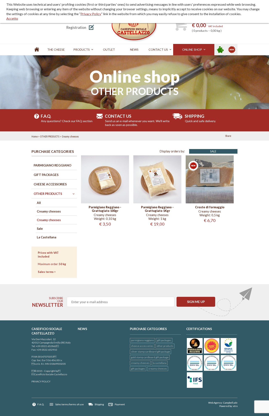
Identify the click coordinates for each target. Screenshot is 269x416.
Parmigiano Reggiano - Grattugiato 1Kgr (157, 209)
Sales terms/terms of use (69, 404)
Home (35, 136)
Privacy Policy (90, 14)
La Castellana (159, 362)
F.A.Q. (40, 404)
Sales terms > (47, 271)
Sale (213, 151)
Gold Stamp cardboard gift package (150, 357)
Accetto (12, 18)
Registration (76, 27)
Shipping (99, 404)
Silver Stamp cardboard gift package (150, 351)
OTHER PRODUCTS (49, 136)
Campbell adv (230, 402)
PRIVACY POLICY (41, 381)
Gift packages (138, 368)
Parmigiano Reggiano (142, 340)
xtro (235, 406)
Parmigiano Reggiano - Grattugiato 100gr (105, 209)
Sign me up (196, 302)
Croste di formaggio (209, 207)
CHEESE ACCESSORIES (142, 345)
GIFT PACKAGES (164, 340)
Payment (120, 404)
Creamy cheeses (70, 136)
